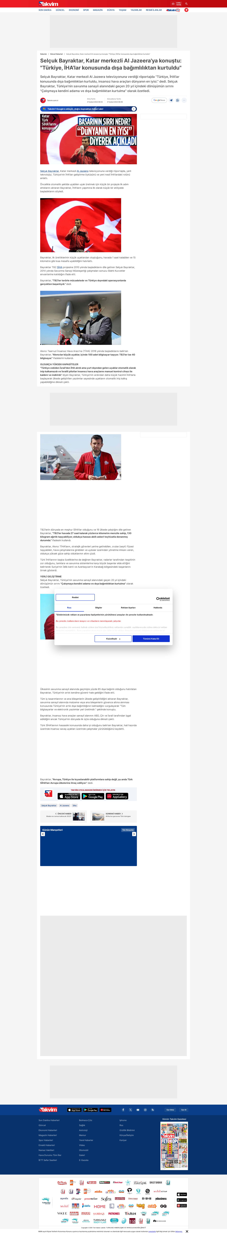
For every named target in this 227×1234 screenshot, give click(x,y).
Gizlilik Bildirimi (127, 1130)
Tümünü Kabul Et (151, 639)
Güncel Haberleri (56, 54)
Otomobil (83, 1150)
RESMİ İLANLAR (154, 10)
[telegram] (171, 100)
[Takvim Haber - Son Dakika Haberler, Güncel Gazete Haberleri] (48, 3)
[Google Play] (90, 1110)
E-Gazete (83, 1160)
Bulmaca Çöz (85, 1120)
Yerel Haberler (86, 1140)
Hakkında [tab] (158, 608)
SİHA (59, 267)
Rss (121, 1125)
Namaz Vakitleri (46, 1150)
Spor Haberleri (46, 1140)
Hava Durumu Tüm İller (50, 1155)
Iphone (123, 1120)
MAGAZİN (98, 10)
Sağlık (82, 1125)
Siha (74, 805)
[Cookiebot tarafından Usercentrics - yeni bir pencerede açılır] (158, 599)
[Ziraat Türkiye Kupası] (186, 10)
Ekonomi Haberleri (48, 1130)
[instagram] (145, 1110)
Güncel (42, 1125)
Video (82, 1145)
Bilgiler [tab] (98, 608)
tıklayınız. (178, 1231)
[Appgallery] (105, 1110)
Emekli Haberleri (47, 1145)
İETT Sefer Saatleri (48, 1160)
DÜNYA (111, 10)
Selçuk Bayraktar (49, 171)
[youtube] (138, 1110)
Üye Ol (183, 1110)
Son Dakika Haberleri (49, 1120)
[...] (184, 100)
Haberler (43, 54)
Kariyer (123, 1140)
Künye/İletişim (127, 1135)
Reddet (75, 597)
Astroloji (83, 1130)
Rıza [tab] (69, 608)
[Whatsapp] (177, 100)
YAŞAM (122, 10)
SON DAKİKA (45, 10)
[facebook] (123, 1110)
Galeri (82, 1155)
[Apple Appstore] (74, 1110)
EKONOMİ (74, 10)
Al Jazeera (82, 171)
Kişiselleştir (111, 639)
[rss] (153, 1110)
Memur (82, 1135)
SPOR (86, 10)
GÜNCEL (60, 10)
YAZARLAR (136, 10)
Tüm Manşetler (128, 830)
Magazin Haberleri (48, 1135)
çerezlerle (152, 1231)
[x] (130, 1110)
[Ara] (186, 3)
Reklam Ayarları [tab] (128, 608)
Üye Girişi (170, 1110)
